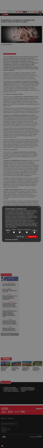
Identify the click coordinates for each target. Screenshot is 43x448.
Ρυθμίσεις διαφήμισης (32, 224)
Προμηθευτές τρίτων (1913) (23, 217)
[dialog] (21, 224)
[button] (11, 239)
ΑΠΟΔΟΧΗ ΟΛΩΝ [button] (32, 236)
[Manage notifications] (2, 446)
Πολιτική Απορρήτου (13, 227)
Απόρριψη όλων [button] (20, 236)
